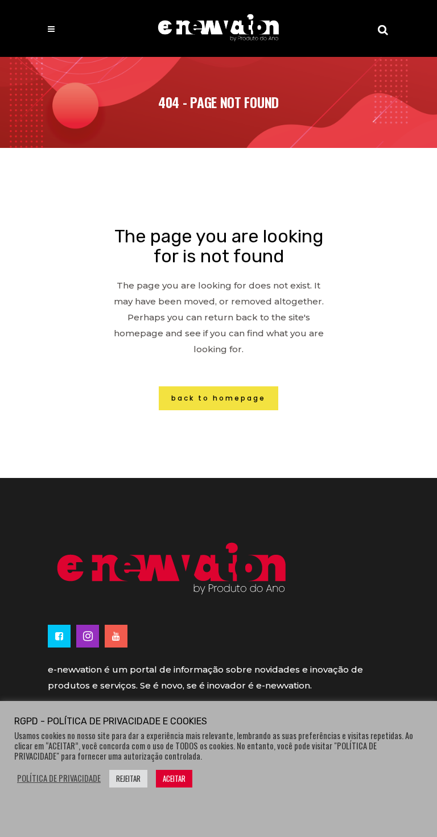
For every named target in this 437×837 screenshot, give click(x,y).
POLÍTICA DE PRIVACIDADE (59, 778)
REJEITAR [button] (128, 778)
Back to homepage (218, 398)
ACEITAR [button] (174, 778)
